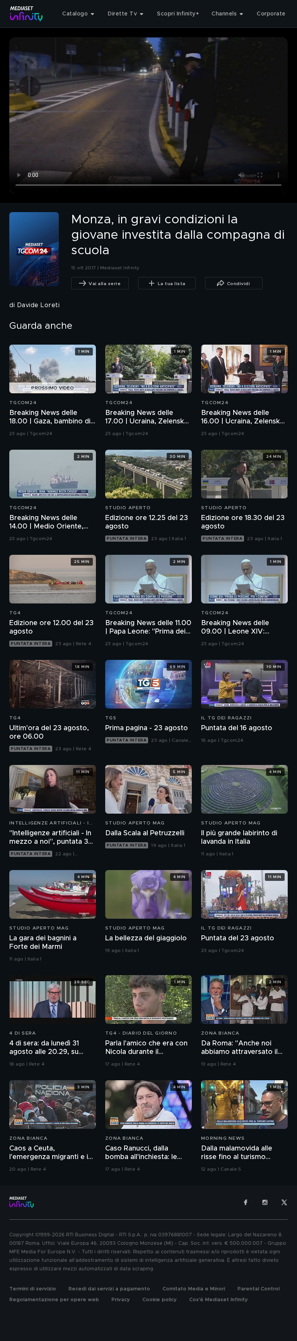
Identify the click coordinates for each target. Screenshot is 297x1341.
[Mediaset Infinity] (26, 14)
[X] (284, 1202)
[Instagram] (264, 1202)
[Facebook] (245, 1202)
